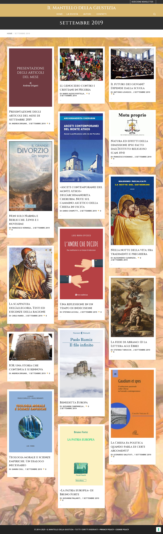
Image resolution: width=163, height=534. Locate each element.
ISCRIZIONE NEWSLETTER (142, 2)
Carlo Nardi (18, 315)
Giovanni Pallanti (71, 498)
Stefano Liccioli (70, 312)
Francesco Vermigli (21, 228)
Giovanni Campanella (73, 406)
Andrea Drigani (19, 123)
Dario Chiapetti (70, 211)
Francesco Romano (123, 157)
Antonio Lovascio (122, 92)
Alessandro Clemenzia (124, 258)
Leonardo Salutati (123, 454)
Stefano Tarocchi (122, 350)
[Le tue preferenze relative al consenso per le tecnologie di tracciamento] (158, 529)
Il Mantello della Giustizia (81, 8)
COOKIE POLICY (122, 529)
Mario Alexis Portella (73, 93)
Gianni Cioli (17, 469)
